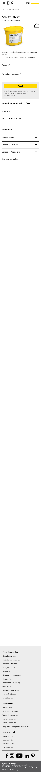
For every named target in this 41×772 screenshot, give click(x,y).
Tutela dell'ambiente (10, 715)
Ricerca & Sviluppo (9, 694)
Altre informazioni (11, 58)
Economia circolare (9, 719)
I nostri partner (8, 698)
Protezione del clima (10, 711)
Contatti (4, 763)
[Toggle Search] (12, 3)
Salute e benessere (9, 723)
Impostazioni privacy (30, 767)
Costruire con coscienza (11, 660)
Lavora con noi (8, 732)
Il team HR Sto (7, 748)
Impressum (12, 763)
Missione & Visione (9, 664)
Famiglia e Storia (8, 668)
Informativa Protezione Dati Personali (14, 765)
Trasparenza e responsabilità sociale (15, 727)
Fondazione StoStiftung (11, 683)
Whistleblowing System (11, 690)
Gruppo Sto (6, 679)
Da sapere (6, 671)
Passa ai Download (27, 58)
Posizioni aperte (8, 744)
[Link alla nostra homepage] (32, 3)
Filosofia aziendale (10, 652)
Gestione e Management (11, 675)
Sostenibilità (7, 704)
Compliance (6, 687)
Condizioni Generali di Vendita (12, 767)
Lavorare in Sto (7, 740)
